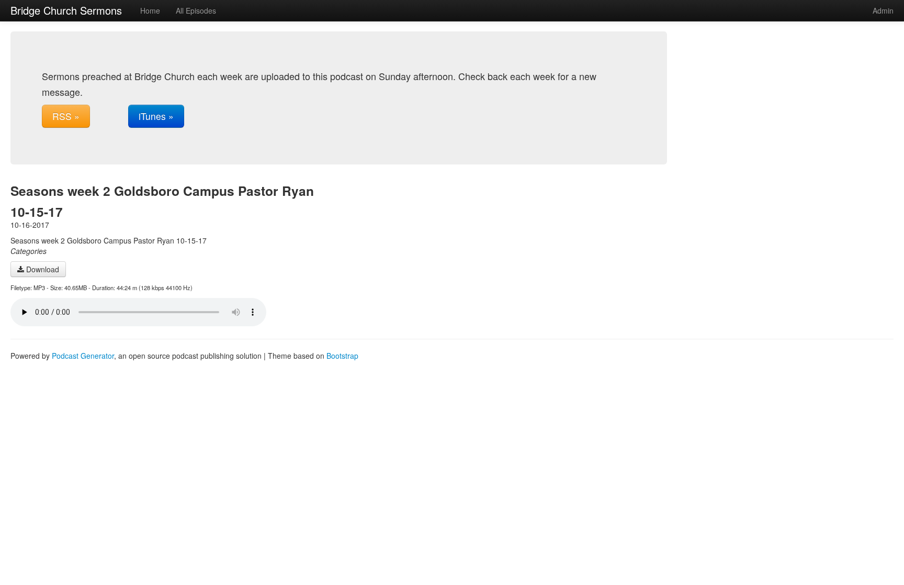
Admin (883, 10)
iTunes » (156, 116)
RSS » (66, 116)
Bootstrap (342, 355)
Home (150, 10)
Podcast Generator (83, 355)
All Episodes (196, 10)
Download (41, 269)
